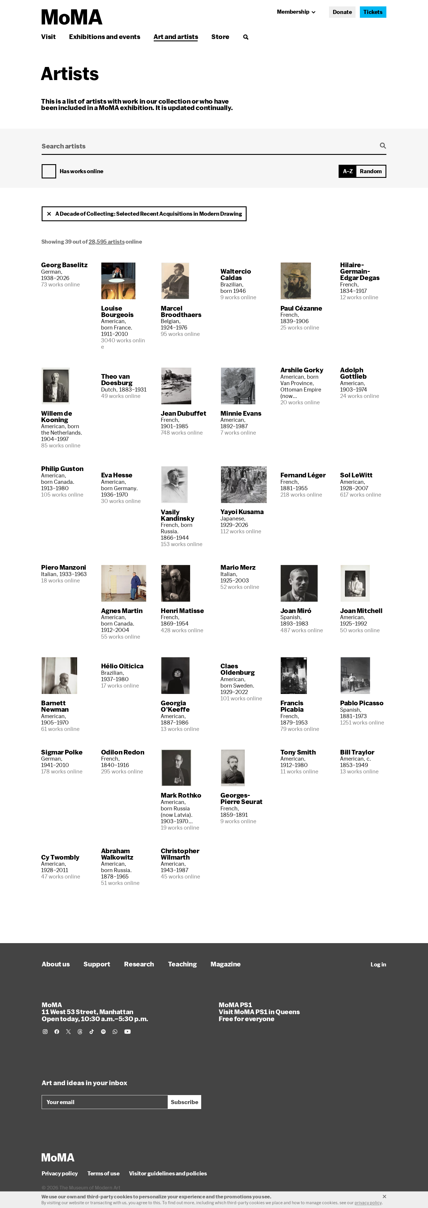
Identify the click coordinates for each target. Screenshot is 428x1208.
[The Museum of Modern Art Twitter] (68, 1031)
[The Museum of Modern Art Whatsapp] (115, 1031)
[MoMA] (58, 1157)
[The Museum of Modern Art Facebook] (57, 1031)
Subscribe (184, 1102)
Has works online (81, 171)
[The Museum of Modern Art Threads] (80, 1031)
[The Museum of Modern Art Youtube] (127, 1031)
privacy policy (368, 1202)
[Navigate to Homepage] (72, 17)
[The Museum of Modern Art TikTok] (92, 1031)
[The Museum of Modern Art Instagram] (45, 1031)
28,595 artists (107, 241)
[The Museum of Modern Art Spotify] (103, 1031)
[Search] (245, 36)
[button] (49, 214)
